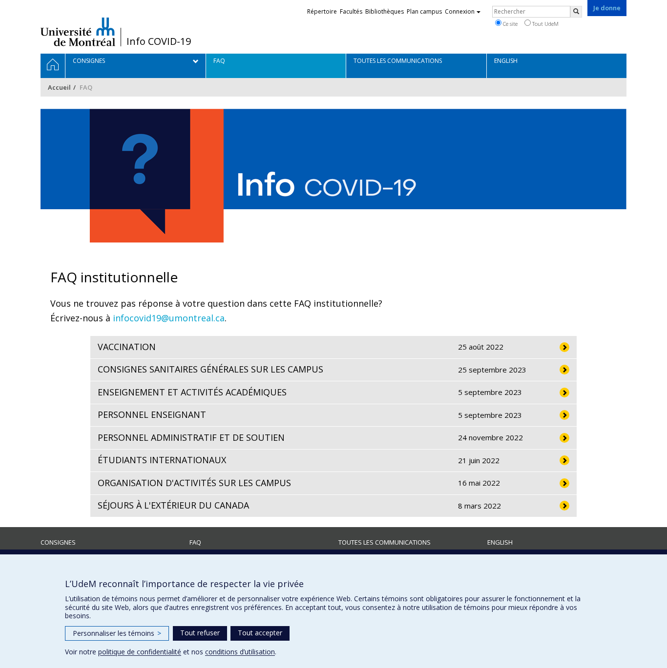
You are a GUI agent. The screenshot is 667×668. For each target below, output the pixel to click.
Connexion (460, 11)
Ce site (509, 23)
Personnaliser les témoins (117, 633)
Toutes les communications (384, 542)
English (500, 542)
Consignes (58, 542)
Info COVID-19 (158, 41)
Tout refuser (200, 632)
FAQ (195, 542)
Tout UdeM (545, 23)
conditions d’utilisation (240, 651)
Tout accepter (260, 632)
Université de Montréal (78, 31)
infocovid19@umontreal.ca (169, 318)
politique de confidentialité (139, 651)
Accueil (59, 87)
